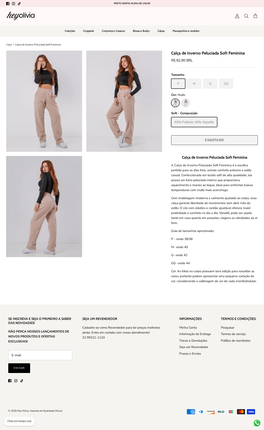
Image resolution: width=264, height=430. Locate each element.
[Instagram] (13, 3)
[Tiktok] (19, 3)
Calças (161, 30)
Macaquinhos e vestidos (186, 30)
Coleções (70, 30)
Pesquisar (227, 327)
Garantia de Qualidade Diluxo (46, 410)
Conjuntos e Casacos (113, 30)
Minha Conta (188, 327)
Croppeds (88, 30)
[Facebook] (7, 3)
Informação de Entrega (195, 334)
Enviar (19, 368)
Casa (9, 44)
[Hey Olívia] (20, 16)
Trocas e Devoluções (193, 341)
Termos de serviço (233, 334)
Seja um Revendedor (193, 347)
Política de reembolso (235, 341)
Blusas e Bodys (141, 30)
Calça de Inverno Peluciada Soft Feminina (38, 44)
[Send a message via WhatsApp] (257, 423)
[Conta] (236, 16)
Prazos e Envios (190, 354)
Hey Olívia (23, 410)
